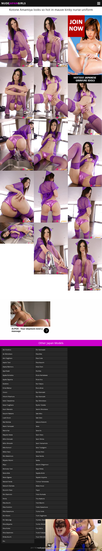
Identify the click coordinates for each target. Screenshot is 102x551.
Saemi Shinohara (42, 409)
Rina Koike (6, 528)
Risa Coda (39, 358)
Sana (37, 426)
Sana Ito (38, 430)
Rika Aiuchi (6, 503)
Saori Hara (39, 435)
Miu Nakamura (8, 456)
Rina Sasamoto (8, 533)
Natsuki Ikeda (7, 482)
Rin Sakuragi (7, 520)
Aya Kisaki (6, 371)
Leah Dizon (7, 418)
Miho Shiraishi (8, 443)
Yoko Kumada (41, 494)
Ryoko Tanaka (41, 405)
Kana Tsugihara (8, 405)
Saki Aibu (39, 413)
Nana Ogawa (7, 477)
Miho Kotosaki (8, 439)
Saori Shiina (40, 439)
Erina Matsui (7, 388)
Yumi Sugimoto (41, 516)
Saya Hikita (39, 469)
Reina (5, 499)
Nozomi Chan (7, 490)
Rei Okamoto (7, 494)
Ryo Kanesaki (40, 392)
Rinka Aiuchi (7, 537)
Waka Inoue (40, 486)
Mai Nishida (7, 422)
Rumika (38, 371)
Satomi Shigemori (42, 465)
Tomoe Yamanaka (42, 482)
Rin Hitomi (6, 516)
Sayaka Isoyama (41, 477)
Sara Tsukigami (41, 448)
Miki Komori (7, 448)
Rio (4, 541)
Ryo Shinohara (41, 401)
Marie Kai (6, 430)
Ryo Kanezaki (40, 396)
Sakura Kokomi (41, 422)
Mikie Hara (6, 452)
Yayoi (38, 490)
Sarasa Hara (40, 452)
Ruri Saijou (39, 384)
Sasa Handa (40, 456)
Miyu (4, 465)
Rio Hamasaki (40, 350)
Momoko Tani (8, 469)
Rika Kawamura (8, 511)
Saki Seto (39, 418)
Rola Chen (39, 367)
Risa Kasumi (40, 362)
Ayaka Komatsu (8, 375)
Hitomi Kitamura (8, 396)
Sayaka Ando (40, 473)
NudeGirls (13, 3)
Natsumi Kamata (8, 486)
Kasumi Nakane (8, 413)
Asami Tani (6, 362)
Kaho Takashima (8, 401)
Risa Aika (39, 354)
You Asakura (40, 499)
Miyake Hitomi (8, 460)
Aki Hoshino (7, 350)
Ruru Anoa (39, 388)
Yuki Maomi (40, 503)
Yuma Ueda (40, 511)
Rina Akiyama (7, 524)
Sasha (38, 460)
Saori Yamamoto (42, 443)
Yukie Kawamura (42, 507)
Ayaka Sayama (8, 379)
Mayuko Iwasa (8, 435)
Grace (5, 392)
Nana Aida (6, 473)
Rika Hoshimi (7, 507)
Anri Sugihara (7, 358)
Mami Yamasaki (8, 426)
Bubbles (5, 384)
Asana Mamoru (8, 367)
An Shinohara (7, 354)
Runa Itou (39, 379)
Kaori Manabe (8, 409)
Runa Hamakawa (42, 375)
